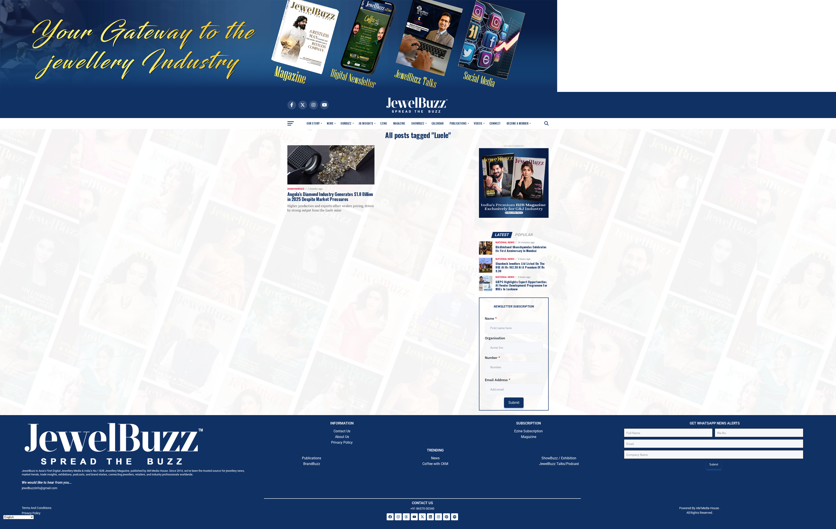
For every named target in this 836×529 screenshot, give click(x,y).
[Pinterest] (446, 516)
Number (492, 357)
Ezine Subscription (528, 431)
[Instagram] (398, 516)
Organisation (495, 338)
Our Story (313, 123)
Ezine (383, 123)
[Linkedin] (430, 516)
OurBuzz (345, 123)
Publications (458, 123)
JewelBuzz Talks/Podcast (559, 464)
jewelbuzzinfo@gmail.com (39, 488)
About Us (342, 437)
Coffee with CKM (435, 464)
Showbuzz (417, 123)
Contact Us (342, 431)
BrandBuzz (311, 464)
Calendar (437, 123)
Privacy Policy (342, 442)
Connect (495, 123)
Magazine (399, 123)
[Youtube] (414, 516)
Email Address (497, 380)
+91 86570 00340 (422, 508)
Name (491, 318)
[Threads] (406, 516)
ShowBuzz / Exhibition (558, 458)
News (330, 123)
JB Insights (366, 123)
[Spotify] (454, 516)
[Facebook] (390, 516)
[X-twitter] (422, 516)
